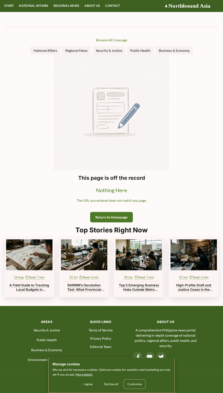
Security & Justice (109, 50)
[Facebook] (138, 357)
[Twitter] (161, 357)
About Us (92, 5)
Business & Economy (174, 50)
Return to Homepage (111, 217)
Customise (134, 384)
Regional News (66, 5)
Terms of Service (101, 330)
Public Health (140, 50)
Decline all (111, 384)
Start (9, 5)
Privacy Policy (100, 338)
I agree (88, 384)
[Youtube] (150, 357)
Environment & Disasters (46, 360)
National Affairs (33, 5)
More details (84, 374)
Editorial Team (100, 346)
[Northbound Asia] (191, 6)
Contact (112, 5)
